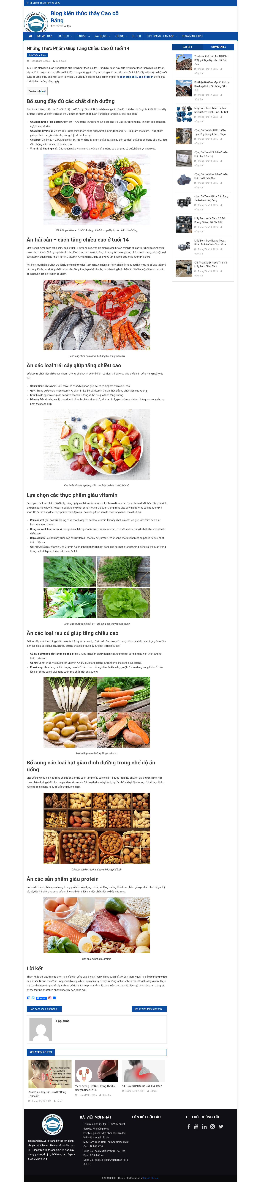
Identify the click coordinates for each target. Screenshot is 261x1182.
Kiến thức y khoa (37, 55)
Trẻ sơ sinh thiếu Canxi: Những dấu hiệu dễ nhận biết (151, 1009)
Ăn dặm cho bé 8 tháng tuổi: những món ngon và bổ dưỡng (46, 1009)
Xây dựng (101, 36)
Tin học (81, 36)
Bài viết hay (44, 36)
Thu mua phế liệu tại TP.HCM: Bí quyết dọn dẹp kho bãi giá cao (211, 60)
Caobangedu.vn (37, 1140)
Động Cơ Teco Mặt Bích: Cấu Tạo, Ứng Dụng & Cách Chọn (210, 132)
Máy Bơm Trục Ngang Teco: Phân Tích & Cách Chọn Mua (210, 242)
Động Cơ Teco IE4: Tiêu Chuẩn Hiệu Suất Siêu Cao (211, 176)
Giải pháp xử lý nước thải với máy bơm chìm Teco (210, 264)
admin (60, 1101)
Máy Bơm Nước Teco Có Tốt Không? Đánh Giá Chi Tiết (209, 220)
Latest (187, 47)
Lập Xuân (61, 61)
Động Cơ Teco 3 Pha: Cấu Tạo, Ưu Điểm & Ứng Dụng (211, 198)
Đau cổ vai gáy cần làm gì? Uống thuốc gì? (47, 1094)
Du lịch (136, 36)
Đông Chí (106, 1095)
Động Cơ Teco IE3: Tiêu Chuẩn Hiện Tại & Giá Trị (211, 154)
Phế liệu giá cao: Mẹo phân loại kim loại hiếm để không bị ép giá (212, 86)
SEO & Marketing (192, 36)
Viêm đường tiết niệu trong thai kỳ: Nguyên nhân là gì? (95, 1088)
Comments (218, 47)
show (42, 91)
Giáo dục (63, 36)
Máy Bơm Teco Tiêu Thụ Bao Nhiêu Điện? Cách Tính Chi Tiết (211, 110)
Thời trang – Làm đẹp (160, 36)
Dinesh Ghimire (150, 1178)
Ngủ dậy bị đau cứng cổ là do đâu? (142, 1085)
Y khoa (119, 36)
